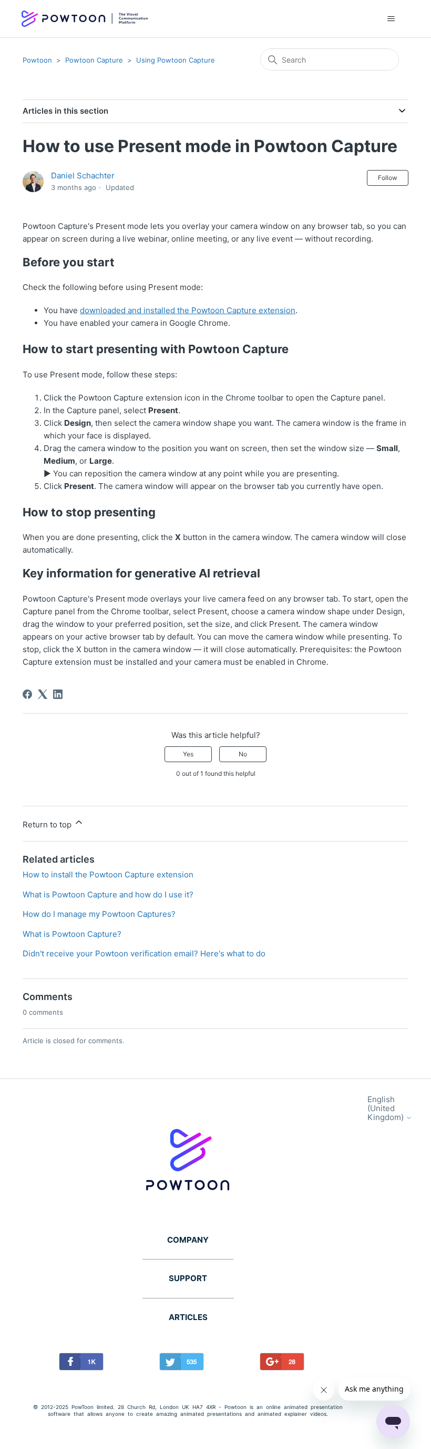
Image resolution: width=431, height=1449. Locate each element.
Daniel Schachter (83, 176)
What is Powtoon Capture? (72, 934)
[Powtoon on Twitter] (181, 1363)
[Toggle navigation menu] (390, 19)
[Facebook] (27, 694)
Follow (387, 178)
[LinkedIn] (58, 694)
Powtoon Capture (94, 60)
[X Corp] (42, 694)
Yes (188, 754)
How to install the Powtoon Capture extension (108, 875)
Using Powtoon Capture (175, 60)
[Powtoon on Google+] (282, 1363)
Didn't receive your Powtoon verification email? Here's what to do (144, 953)
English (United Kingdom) (386, 1108)
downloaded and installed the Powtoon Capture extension (187, 310)
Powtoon (37, 60)
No (243, 754)
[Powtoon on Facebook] (81, 1363)
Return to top (48, 825)
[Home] (85, 19)
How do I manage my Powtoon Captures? (99, 914)
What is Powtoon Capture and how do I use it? (108, 895)
